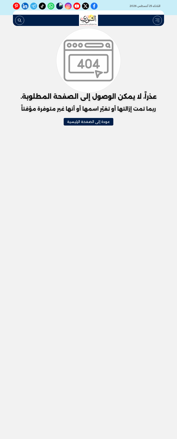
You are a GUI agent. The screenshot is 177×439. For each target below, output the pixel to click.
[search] (19, 20)
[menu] (157, 20)
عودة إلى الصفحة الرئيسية (88, 122)
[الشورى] (88, 20)
